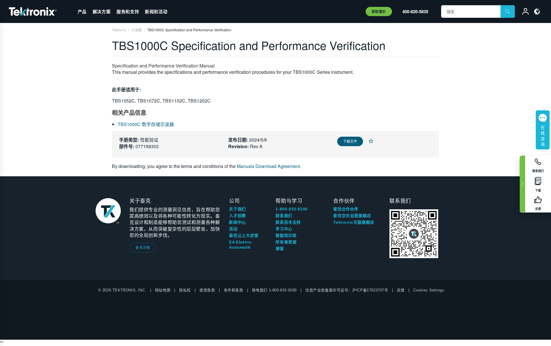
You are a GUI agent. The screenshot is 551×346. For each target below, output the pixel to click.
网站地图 (162, 290)
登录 (523, 12)
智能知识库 (286, 235)
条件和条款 (233, 290)
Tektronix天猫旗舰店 (353, 222)
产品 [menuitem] (82, 11)
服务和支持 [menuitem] (128, 11)
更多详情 (142, 247)
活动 (233, 229)
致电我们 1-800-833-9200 (274, 290)
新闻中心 (237, 222)
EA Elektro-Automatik (241, 245)
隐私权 (185, 290)
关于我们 (237, 209)
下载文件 (350, 141)
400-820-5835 (415, 11)
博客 (280, 248)
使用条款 (207, 290)
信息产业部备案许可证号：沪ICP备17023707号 (346, 290)
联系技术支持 (288, 222)
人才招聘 (237, 215)
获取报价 (379, 11)
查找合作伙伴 (345, 209)
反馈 (401, 290)
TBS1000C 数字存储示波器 (146, 124)
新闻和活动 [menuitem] (156, 11)
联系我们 (284, 215)
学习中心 (284, 229)
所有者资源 (286, 242)
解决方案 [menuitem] (101, 11)
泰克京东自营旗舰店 (352, 215)
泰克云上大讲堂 (243, 235)
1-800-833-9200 (291, 209)
